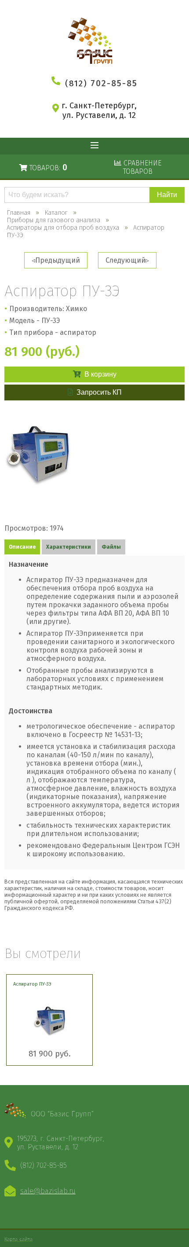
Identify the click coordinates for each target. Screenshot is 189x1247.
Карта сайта (18, 1239)
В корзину (100, 374)
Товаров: (47, 167)
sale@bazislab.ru (48, 1191)
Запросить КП (99, 392)
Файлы (111, 547)
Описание (22, 547)
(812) (101, 83)
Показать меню (94, 146)
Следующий (125, 260)
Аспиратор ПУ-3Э (32, 984)
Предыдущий (57, 260)
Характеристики (68, 547)
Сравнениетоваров (141, 167)
